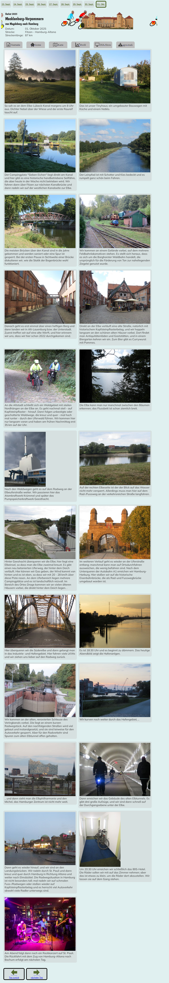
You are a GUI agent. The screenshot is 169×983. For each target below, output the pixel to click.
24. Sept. (17, 4)
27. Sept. (53, 4)
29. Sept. (77, 4)
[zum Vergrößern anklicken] (40, 102)
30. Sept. (89, 4)
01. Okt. (101, 4)
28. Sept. (65, 4)
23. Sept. (6, 4)
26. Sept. (41, 4)
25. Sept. (29, 4)
